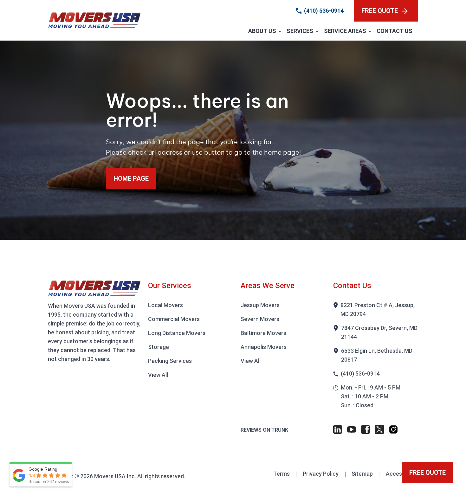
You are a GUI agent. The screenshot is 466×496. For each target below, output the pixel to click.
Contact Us (394, 31)
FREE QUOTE (379, 11)
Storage (158, 347)
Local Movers (165, 305)
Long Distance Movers (176, 333)
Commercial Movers (174, 319)
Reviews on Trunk (264, 430)
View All (158, 374)
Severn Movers (260, 319)
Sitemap (363, 473)
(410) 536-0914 (324, 10)
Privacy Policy (321, 473)
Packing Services (170, 361)
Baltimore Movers (263, 333)
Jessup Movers (260, 305)
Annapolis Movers (264, 347)
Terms (282, 473)
